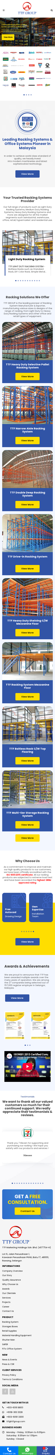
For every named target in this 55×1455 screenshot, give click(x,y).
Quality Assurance (11, 1279)
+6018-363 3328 (14, 1412)
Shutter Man (8, 1339)
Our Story (7, 1275)
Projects (6, 1302)
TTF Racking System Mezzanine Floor (27, 686)
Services (6, 1297)
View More (27, 173)
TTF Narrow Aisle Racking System (27, 430)
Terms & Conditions (12, 1379)
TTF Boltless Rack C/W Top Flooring (27, 750)
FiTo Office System (12, 1348)
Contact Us (28, 1211)
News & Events (9, 1359)
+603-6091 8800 (14, 1407)
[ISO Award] (14, 1025)
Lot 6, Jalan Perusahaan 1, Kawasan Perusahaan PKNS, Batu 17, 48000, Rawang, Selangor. (25, 1257)
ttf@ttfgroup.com (15, 1421)
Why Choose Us (10, 1284)
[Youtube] (12, 1391)
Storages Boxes (10, 1326)
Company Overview (12, 1270)
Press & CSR (8, 1364)
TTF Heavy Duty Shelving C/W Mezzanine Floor (27, 622)
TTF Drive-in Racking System (27, 556)
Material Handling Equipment (17, 1335)
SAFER (5, 1344)
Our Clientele (9, 1293)
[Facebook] (5, 1391)
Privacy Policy (9, 1375)
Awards (6, 1288)
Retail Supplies (9, 1330)
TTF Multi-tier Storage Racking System (27, 814)
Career (5, 1306)
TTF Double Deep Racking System (27, 494)
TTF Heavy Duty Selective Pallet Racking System (27, 366)
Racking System (10, 1321)
